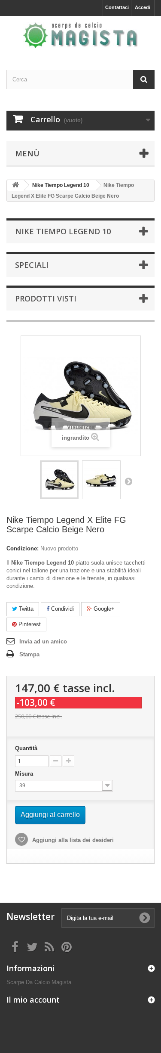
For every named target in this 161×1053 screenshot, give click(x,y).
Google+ (103, 609)
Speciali (32, 265)
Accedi (142, 7)
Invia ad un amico (43, 641)
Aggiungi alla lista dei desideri (72, 840)
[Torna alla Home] (15, 185)
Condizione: (22, 548)
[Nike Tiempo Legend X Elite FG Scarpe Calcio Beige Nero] (59, 480)
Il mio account (33, 999)
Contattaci (117, 7)
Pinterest (29, 624)
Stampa (29, 654)
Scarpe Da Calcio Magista (38, 982)
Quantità (26, 748)
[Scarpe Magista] (80, 35)
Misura (25, 773)
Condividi (61, 609)
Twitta (25, 609)
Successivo (128, 481)
